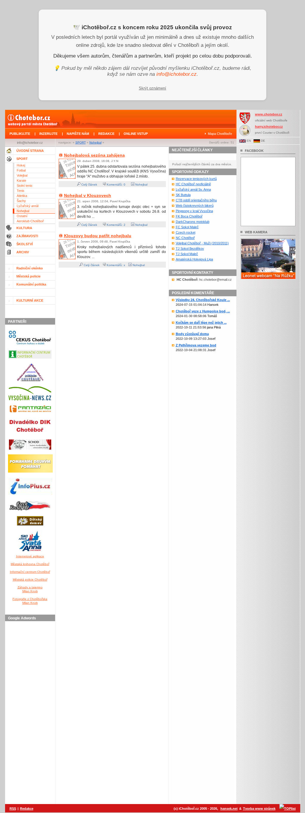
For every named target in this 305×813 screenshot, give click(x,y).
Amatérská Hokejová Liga (194, 259)
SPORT (80, 142)
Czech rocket (185, 232)
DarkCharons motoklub (192, 221)
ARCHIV (22, 252)
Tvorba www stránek (259, 808)
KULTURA (24, 228)
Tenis (20, 190)
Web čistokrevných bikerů (195, 205)
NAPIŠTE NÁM (78, 133)
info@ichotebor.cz (176, 74)
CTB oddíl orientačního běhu (196, 200)
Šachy (21, 201)
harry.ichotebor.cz (269, 126)
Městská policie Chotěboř (30, 579)
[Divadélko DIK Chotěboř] (30, 436)
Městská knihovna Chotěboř (30, 564)
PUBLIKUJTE (20, 133)
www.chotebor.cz (268, 114)
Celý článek (88, 184)
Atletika (22, 196)
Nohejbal (95, 142)
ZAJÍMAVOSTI (27, 236)
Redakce (26, 808)
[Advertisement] (31, 713)
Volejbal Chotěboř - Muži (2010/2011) (202, 243)
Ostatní (22, 216)
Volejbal (22, 175)
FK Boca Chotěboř (189, 216)
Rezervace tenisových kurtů (196, 179)
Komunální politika (31, 284)
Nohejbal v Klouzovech (87, 195)
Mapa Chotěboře (220, 133)
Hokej (21, 165)
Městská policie (28, 276)
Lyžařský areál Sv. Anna (193, 189)
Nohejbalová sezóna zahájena (94, 155)
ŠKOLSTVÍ (24, 244)
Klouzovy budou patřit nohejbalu (97, 235)
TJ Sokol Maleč (187, 254)
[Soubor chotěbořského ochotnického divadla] (30, 451)
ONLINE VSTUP (136, 133)
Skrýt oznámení (152, 88)
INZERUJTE (48, 133)
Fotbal (21, 170)
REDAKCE (106, 133)
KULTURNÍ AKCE (29, 300)
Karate (21, 180)
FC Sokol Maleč (187, 227)
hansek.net (229, 808)
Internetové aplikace (30, 556)
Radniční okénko (29, 268)
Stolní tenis (24, 185)
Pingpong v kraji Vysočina (194, 211)
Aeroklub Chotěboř (30, 221)
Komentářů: (115, 184)
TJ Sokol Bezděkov (190, 248)
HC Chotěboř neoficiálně (193, 184)
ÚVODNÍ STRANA (30, 150)
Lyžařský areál (27, 206)
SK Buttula (183, 195)
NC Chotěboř (185, 238)
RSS (13, 808)
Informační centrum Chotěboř (30, 571)
